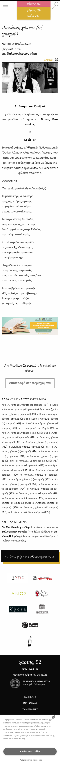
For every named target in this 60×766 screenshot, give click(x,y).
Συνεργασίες (30, 709)
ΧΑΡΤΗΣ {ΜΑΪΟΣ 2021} (16, 43)
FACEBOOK (30, 697)
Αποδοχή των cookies (30, 751)
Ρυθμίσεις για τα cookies (31, 760)
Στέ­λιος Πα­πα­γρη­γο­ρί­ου (26, 531)
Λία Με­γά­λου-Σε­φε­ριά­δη (28, 527)
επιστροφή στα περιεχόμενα (30, 383)
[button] (53, 716)
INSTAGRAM (30, 703)
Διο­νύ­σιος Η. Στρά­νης (30, 536)
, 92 (30, 662)
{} (11, 49)
